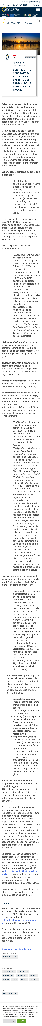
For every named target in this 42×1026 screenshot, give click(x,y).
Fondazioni (8, 975)
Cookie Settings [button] (9, 1021)
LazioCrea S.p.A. (9, 993)
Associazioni (8, 972)
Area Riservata (34, 5)
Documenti (34, 1)
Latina (33, 975)
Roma (23, 979)
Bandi (13, 21)
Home (8, 21)
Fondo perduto (10, 957)
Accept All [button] (21, 1021)
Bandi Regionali (30, 57)
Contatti (25, 1)
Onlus (6, 979)
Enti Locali (23, 972)
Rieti (15, 979)
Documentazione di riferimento (16, 949)
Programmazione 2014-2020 (14, 5)
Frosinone (21, 975)
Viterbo (33, 979)
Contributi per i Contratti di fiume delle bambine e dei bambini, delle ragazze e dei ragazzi (23, 79)
